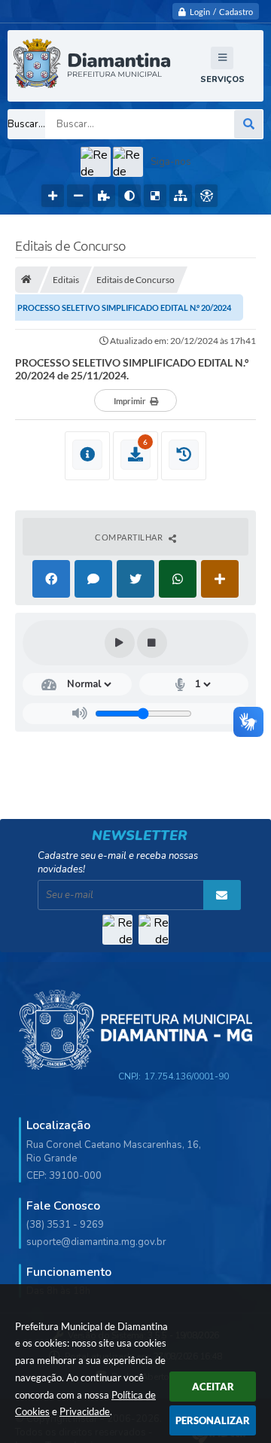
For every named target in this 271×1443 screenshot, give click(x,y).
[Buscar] (248, 124)
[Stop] (152, 643)
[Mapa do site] (180, 195)
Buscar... (26, 124)
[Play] (120, 643)
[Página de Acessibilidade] (206, 195)
